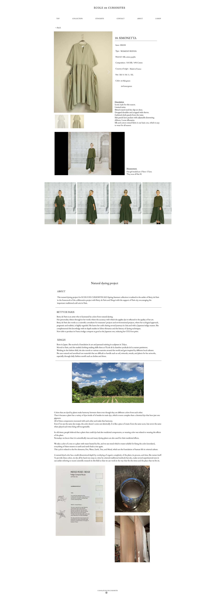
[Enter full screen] (121, 172)
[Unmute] (61, 172)
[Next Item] (108, 72)
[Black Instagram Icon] (106, 593)
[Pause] (57, 172)
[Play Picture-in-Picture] (117, 172)
